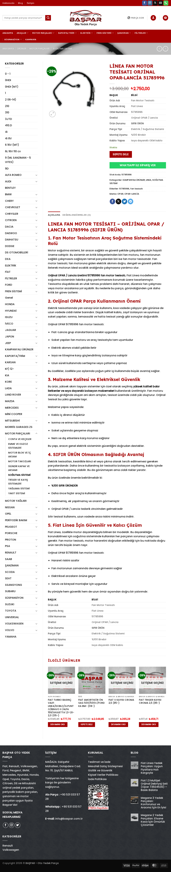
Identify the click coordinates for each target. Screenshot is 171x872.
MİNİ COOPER (13, 414)
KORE (8, 382)
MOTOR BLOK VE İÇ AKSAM (19, 454)
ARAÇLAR (21, 33)
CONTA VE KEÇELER (19, 439)
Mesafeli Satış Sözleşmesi (105, 766)
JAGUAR (10, 330)
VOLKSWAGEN (14, 623)
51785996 (124, 188)
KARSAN (10, 362)
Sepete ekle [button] (87, 724)
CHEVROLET (12, 207)
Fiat (5, 766)
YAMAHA (10, 637)
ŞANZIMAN (123, 33)
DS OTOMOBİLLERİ (16, 252)
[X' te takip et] (155, 3)
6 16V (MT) (12, 145)
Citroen (8, 783)
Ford (6, 770)
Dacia (25, 779)
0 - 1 (7, 74)
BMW (8, 194)
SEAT (8, 578)
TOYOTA (10, 611)
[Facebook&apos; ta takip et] (144, 3)
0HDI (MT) (11, 87)
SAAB (8, 559)
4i (6, 132)
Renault (14, 766)
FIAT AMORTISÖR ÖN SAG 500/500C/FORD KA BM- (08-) (91, 703)
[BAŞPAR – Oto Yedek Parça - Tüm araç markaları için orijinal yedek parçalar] (85, 18)
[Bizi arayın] (165, 3)
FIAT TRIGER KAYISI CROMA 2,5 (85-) (150, 701)
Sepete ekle (121, 154)
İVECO (9, 324)
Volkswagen (29, 766)
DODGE (9, 246)
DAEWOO (11, 233)
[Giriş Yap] (153, 18)
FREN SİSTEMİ (104, 33)
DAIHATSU (11, 239)
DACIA (9, 227)
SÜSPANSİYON (11, 39)
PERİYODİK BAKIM (16, 520)
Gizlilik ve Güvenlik (100, 770)
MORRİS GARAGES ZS (18, 427)
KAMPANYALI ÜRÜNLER (19, 349)
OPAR (120, 193)
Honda (34, 775)
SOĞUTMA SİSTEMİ (62, 48)
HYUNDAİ (11, 311)
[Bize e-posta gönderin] (160, 3)
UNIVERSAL (12, 617)
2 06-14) (10, 99)
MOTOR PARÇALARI (42, 33)
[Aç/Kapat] (36, 175)
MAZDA (9, 401)
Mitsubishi (29, 783)
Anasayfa (8, 33)
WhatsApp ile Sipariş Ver (138, 165)
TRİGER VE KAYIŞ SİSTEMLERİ (18, 481)
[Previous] (48, 699)
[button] (161, 862)
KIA (7, 375)
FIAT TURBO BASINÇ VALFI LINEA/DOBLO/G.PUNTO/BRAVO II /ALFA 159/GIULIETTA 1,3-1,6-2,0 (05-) (61, 707)
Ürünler (21, 48)
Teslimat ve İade (99, 762)
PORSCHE (11, 533)
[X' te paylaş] (118, 201)
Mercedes (9, 775)
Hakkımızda (8, 3)
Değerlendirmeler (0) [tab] (76, 215)
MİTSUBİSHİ (12, 421)
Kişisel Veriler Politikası (103, 775)
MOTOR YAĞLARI (16, 501)
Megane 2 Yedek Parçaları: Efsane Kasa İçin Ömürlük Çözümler (153, 820)
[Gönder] (48, 18)
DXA (8, 259)
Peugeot (15, 770)
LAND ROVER (13, 395)
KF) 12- (9, 369)
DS (16, 783)
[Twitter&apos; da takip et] (17, 825)
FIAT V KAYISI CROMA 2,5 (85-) (121, 701)
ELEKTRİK (85, 33)
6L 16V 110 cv (13, 151)
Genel (9, 298)
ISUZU (9, 317)
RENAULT (10, 552)
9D (7, 168)
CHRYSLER (11, 214)
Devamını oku (57, 724)
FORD (8, 285)
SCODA (10, 572)
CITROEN (11, 220)
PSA (7, 546)
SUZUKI (9, 604)
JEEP (8, 343)
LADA (8, 388)
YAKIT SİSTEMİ (16, 493)
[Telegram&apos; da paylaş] (130, 201)
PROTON (10, 540)
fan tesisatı (136, 188)
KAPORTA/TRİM (66, 33)
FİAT (8, 272)
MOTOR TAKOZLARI (19, 461)
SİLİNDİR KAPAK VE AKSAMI (19, 468)
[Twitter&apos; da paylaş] (124, 201)
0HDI (8, 80)
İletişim (30, 3)
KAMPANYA (30, 39)
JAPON (9, 336)
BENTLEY (10, 188)
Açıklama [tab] (54, 215)
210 (7, 106)
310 (7, 112)
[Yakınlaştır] (52, 114)
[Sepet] (165, 18)
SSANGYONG (13, 585)
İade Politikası (97, 779)
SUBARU (10, 591)
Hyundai (22, 775)
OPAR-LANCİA (131, 193)
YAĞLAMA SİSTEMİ (19, 488)
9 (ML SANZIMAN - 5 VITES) (18, 160)
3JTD (8, 119)
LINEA (148, 180)
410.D (8, 125)
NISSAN (10, 507)
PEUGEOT (11, 527)
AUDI (8, 181)
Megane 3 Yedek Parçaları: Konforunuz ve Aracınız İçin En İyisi (153, 802)
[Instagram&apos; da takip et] (149, 3)
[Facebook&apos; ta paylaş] (112, 201)
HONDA (10, 304)
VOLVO (9, 630)
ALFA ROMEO (13, 175)
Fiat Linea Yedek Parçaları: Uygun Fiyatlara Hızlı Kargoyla (152, 767)
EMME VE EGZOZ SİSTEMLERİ (18, 445)
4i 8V (8, 138)
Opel (6, 779)
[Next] (165, 699)
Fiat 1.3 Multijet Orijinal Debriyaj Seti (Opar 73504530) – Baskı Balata (154, 785)
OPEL (8, 514)
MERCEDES (12, 408)
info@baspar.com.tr (69, 819)
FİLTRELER (140, 33)
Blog (20, 3)
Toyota (15, 779)
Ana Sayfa (8, 48)
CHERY (9, 201)
